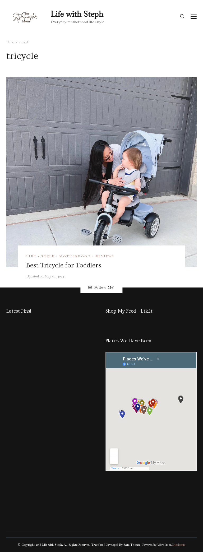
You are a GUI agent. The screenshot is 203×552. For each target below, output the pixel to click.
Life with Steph (77, 14)
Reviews (105, 256)
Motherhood (75, 256)
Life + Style (40, 256)
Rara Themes (131, 544)
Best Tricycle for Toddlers (63, 265)
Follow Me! (104, 287)
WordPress (164, 544)
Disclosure (178, 544)
